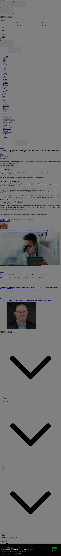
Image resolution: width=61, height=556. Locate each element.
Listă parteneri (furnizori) (30, 549)
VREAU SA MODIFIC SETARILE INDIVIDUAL (54, 550)
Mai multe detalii (12, 548)
